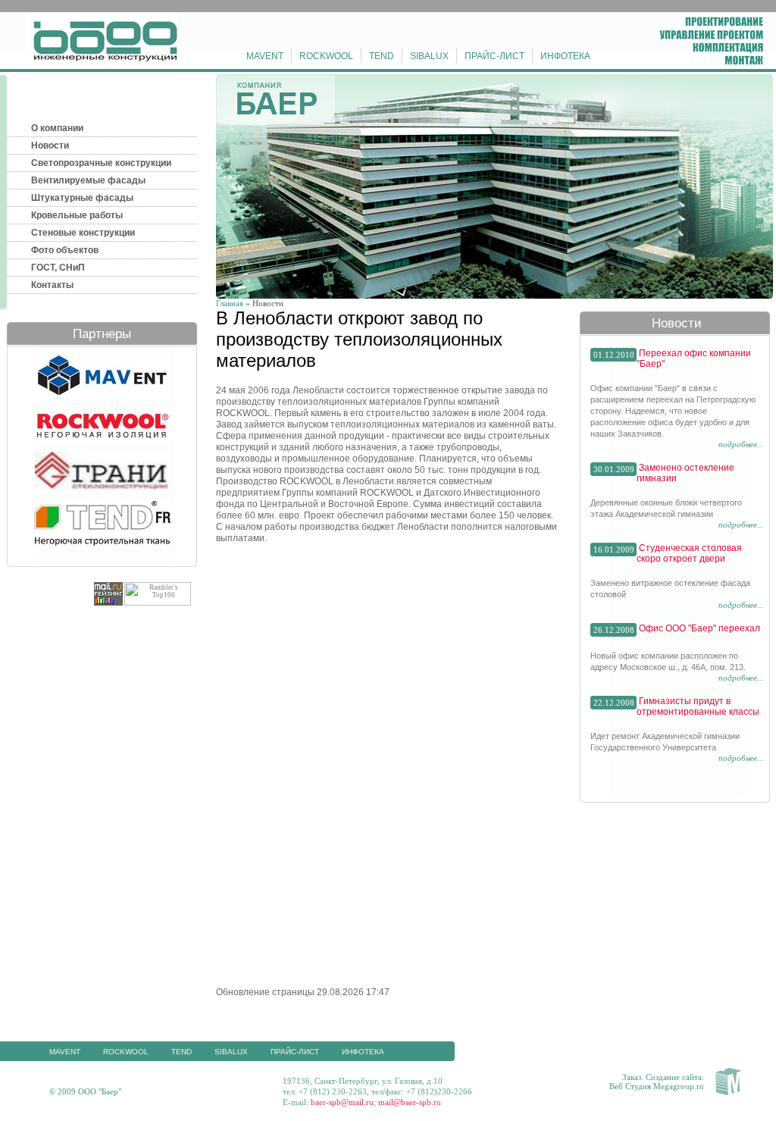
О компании (57, 128)
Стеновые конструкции (83, 232)
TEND (381, 56)
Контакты (52, 285)
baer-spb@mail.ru (342, 1102)
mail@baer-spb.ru (409, 1102)
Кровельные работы (77, 215)
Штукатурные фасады (82, 198)
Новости (50, 145)
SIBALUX (429, 56)
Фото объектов (65, 250)
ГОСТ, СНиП (58, 267)
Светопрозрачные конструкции (101, 163)
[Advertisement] (343, 659)
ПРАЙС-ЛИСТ (494, 56)
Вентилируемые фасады (88, 180)
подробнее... (741, 444)
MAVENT (264, 56)
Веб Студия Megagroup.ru (656, 1086)
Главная (229, 303)
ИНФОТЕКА (565, 56)
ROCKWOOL (326, 56)
